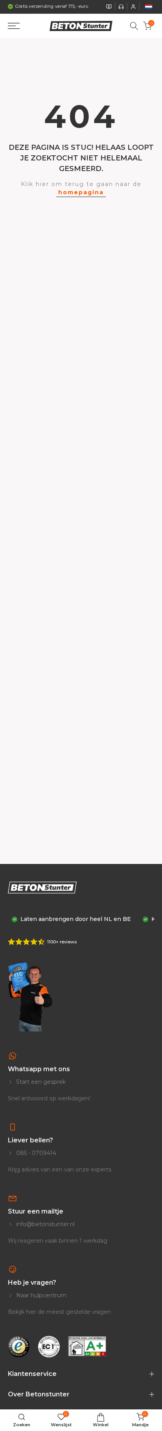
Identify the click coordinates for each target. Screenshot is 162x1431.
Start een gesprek (40, 1081)
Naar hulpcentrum (40, 1295)
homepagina (81, 192)
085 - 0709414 (35, 1153)
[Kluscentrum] (109, 6)
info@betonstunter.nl (45, 1224)
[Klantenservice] (121, 6)
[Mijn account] (133, 6)
